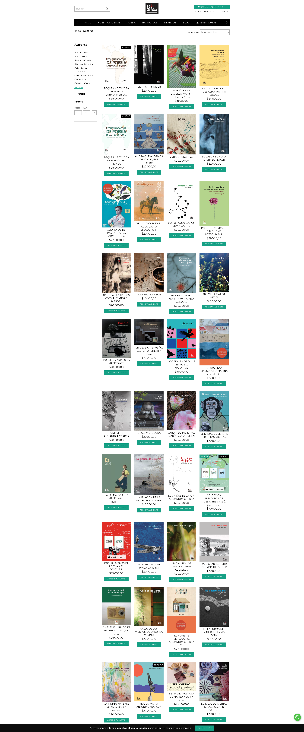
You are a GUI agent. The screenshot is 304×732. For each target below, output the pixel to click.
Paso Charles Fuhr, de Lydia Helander (214, 566)
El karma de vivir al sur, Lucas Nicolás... (214, 435)
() (213, 7)
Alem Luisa (80, 56)
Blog (186, 22)
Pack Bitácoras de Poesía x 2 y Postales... (116, 566)
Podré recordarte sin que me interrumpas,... (214, 231)
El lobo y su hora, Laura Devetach (214, 158)
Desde (77, 108)
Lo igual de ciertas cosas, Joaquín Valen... (214, 707)
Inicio (87, 22)
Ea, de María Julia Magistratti (116, 497)
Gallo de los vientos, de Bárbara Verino (149, 631)
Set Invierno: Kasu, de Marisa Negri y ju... (181, 696)
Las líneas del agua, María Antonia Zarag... (116, 707)
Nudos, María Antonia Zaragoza (148, 705)
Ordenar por (194, 32)
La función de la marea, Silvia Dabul (149, 499)
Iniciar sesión (220, 11)
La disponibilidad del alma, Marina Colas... (214, 91)
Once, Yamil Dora (149, 433)
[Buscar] (107, 9)
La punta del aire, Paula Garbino (149, 566)
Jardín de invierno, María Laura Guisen (181, 434)
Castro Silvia (81, 79)
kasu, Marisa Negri (149, 294)
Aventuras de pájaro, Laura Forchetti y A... (116, 233)
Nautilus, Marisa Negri (214, 296)
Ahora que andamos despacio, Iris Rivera (149, 159)
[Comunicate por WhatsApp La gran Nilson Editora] (297, 717)
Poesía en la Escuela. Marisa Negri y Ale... (181, 93)
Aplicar (94, 112)
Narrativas (149, 22)
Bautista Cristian (83, 60)
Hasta (85, 108)
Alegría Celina (81, 52)
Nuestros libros (109, 22)
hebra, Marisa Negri (181, 156)
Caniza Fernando (83, 75)
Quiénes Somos (206, 22)
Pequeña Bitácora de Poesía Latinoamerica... (116, 91)
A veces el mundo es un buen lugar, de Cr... (116, 630)
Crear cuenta (203, 11)
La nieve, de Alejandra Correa (116, 435)
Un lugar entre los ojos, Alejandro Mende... (116, 298)
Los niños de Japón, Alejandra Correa (181, 497)
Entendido (204, 728)
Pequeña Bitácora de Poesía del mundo (116, 160)
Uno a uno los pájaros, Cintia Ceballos (182, 566)
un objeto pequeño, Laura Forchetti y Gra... (149, 350)
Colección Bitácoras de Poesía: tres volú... (214, 498)
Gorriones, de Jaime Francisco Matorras (181, 364)
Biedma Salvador (83, 64)
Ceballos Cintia (82, 83)
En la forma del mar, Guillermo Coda (214, 632)
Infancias (169, 22)
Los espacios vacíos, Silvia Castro (181, 224)
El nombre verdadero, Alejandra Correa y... (181, 640)
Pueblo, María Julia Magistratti (116, 362)
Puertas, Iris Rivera (149, 86)
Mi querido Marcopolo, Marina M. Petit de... (214, 371)
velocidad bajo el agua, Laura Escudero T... (148, 226)
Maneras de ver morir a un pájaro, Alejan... (181, 298)
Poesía (131, 22)
